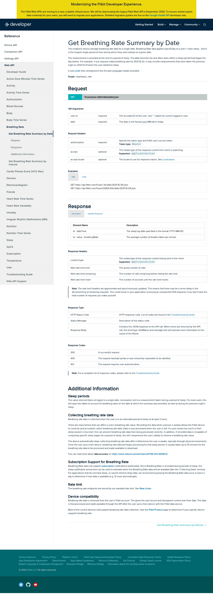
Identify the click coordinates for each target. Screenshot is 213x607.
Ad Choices (129, 560)
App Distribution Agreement (33, 560)
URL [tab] (73, 177)
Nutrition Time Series (19, 233)
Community (191, 24)
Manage (174, 24)
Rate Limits (145, 488)
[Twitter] (22, 584)
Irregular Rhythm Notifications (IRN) (27, 219)
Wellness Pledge (95, 564)
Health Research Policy (179, 557)
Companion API (13, 51)
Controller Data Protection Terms (144, 557)
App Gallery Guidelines (82, 560)
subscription (107, 466)
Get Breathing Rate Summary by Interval (27, 163)
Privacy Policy (49, 557)
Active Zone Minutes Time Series (25, 78)
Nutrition (12, 226)
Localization (168, 159)
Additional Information (22, 154)
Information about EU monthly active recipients (131, 564)
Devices (11, 178)
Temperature (14, 260)
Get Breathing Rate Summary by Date (31, 133)
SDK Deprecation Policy (179, 560)
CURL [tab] (84, 177)
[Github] (29, 584)
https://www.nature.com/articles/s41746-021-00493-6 (140, 454)
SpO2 (10, 246)
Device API (10, 44)
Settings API (11, 58)
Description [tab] (76, 214)
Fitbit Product (156, 509)
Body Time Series (17, 120)
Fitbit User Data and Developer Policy (103, 557)
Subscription (14, 253)
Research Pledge (75, 564)
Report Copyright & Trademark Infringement (41, 564)
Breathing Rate (15, 126)
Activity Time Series (18, 92)
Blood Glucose (15, 106)
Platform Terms (70, 557)
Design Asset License (151, 560)
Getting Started (144, 24)
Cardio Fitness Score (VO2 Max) (25, 171)
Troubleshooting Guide (20, 274)
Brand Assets (59, 560)
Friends (11, 191)
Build (160, 24)
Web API (9, 65)
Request (15, 140)
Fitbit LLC (32, 570)
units (77, 71)
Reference (12, 36)
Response (16, 147)
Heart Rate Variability (19, 205)
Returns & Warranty (108, 560)
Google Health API (160, 15)
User (9, 267)
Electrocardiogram (17, 185)
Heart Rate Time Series (20, 198)
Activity (11, 85)
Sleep (10, 239)
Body (9, 113)
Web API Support (16, 281)
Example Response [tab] (95, 214)
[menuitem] (144, 24)
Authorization (14, 99)
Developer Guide (16, 71)
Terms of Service (27, 557)
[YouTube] (37, 584)
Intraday (11, 212)
